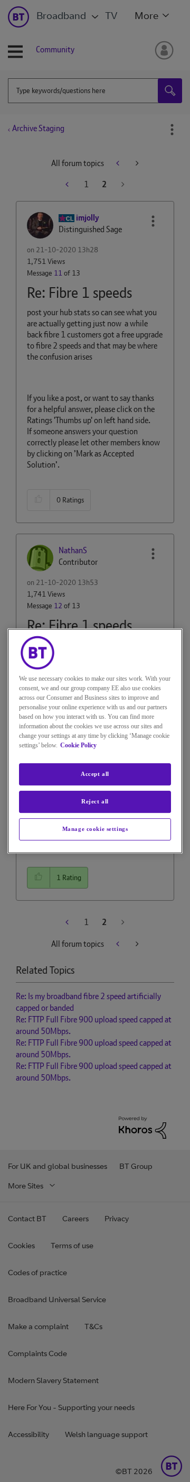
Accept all (95, 774)
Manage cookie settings (95, 829)
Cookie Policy (78, 745)
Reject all (95, 801)
